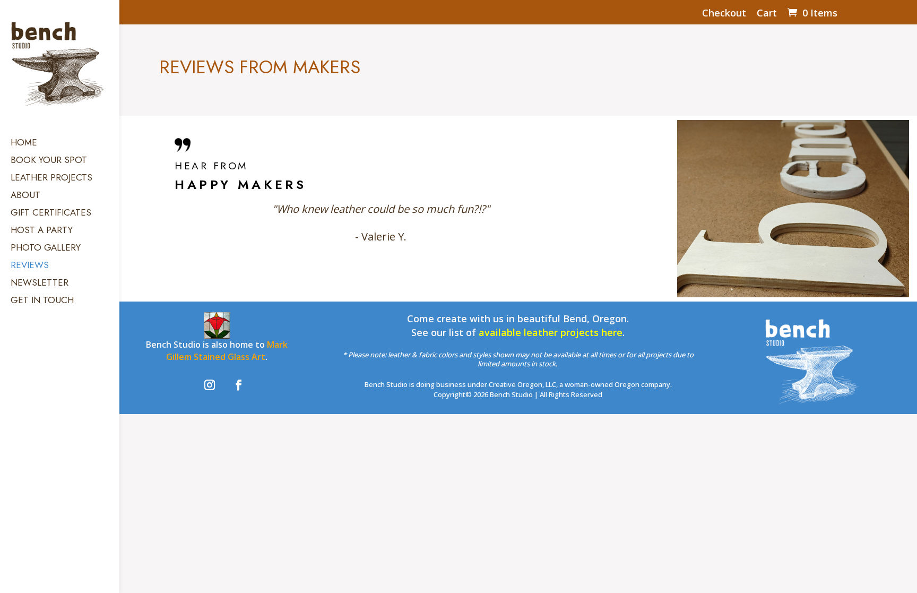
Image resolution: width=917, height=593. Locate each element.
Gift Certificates (51, 214)
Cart (767, 13)
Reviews (30, 266)
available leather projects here (550, 332)
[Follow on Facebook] (238, 385)
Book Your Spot (49, 161)
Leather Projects (51, 179)
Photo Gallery (46, 249)
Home (24, 144)
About (25, 196)
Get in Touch (42, 301)
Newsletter (39, 284)
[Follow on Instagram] (209, 385)
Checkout (724, 13)
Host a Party (42, 231)
